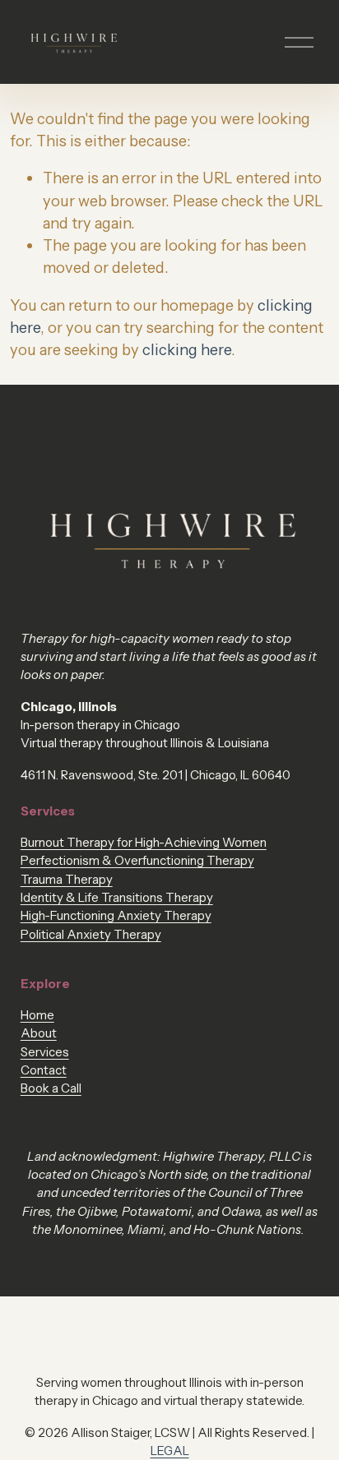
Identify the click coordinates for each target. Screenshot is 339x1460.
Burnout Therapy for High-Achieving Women (144, 842)
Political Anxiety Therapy (91, 934)
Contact (44, 1070)
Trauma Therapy (67, 879)
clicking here (186, 349)
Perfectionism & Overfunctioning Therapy (137, 860)
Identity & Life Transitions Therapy (117, 897)
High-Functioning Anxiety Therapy (116, 915)
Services (45, 1052)
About (39, 1033)
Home (37, 1015)
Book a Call (51, 1088)
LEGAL (170, 1451)
